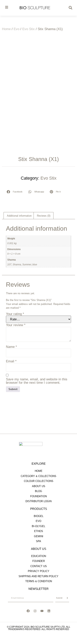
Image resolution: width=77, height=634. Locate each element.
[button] (14, 191)
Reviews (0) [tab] (43, 215)
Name (11, 346)
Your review (15, 325)
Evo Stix (28, 29)
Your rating (15, 314)
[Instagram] (35, 611)
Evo (16, 29)
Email (11, 361)
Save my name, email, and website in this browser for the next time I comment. (36, 381)
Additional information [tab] (19, 215)
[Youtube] (42, 611)
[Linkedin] (49, 611)
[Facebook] (28, 611)
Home (6, 29)
